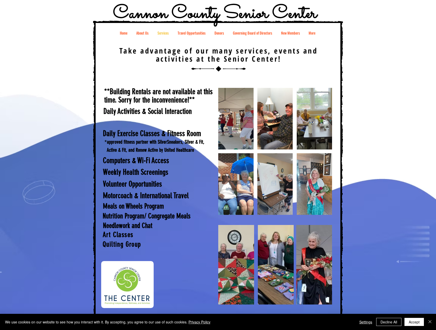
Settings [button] (365, 321)
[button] (236, 118)
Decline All (388, 321)
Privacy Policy (199, 321)
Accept (414, 321)
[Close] (430, 322)
